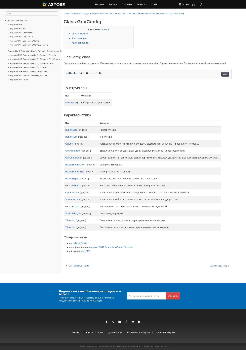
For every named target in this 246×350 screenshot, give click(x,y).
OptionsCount (72, 192)
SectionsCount (72, 199)
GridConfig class (80, 33)
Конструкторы (79, 38)
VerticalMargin (72, 213)
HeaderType (71, 178)
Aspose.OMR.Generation (21, 37)
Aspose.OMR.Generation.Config (24, 41)
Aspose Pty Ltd (85, 346)
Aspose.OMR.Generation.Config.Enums (28, 67)
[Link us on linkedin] (120, 322)
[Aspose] (53, 4)
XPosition (70, 220)
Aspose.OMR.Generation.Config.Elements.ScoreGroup (35, 59)
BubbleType (71, 137)
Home (66, 13)
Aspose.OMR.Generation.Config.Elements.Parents (33, 55)
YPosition (70, 227)
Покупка (113, 4)
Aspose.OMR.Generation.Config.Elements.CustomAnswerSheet (36, 51)
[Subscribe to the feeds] (139, 322)
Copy (225, 74)
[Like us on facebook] (106, 322)
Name (77, 185)
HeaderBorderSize (74, 171)
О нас (154, 4)
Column (69, 144)
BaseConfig (81, 243)
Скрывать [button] (105, 29)
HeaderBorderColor (75, 164)
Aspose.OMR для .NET (18, 20)
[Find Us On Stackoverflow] (126, 322)
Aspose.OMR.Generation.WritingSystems (28, 75)
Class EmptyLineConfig (78, 266)
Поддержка (127, 4)
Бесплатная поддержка (138, 332)
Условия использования (150, 346)
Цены (100, 332)
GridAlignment (72, 151)
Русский (185, 4)
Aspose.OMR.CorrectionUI (22, 33)
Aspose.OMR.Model (19, 79)
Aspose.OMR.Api (17, 28)
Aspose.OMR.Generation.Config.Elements (29, 45)
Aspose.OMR (16, 24)
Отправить (173, 296)
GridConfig (70, 102)
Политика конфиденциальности (128, 346)
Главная (75, 332)
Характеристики (80, 43)
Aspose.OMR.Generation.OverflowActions (29, 71)
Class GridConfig (176, 13)
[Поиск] (200, 4)
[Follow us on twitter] (113, 322)
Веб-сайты (142, 4)
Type (76, 206)
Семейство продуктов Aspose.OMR (87, 13)
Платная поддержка (165, 332)
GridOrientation (73, 158)
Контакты (164, 346)
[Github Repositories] (133, 322)
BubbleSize (71, 130)
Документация (115, 332)
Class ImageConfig (218, 266)
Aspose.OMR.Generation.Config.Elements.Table (32, 63)
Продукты (99, 4)
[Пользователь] (193, 4)
